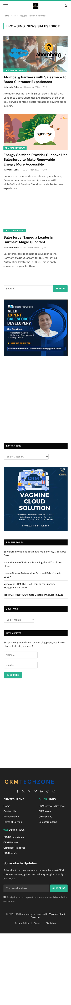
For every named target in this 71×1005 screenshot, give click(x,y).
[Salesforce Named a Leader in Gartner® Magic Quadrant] (35, 214)
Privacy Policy (60, 897)
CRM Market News (15, 70)
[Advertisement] (35, 400)
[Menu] (5, 6)
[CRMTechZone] (35, 5)
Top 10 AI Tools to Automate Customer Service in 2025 (33, 594)
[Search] (66, 6)
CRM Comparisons (15, 231)
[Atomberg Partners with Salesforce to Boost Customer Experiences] (35, 54)
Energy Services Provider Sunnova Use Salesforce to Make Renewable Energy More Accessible (35, 159)
